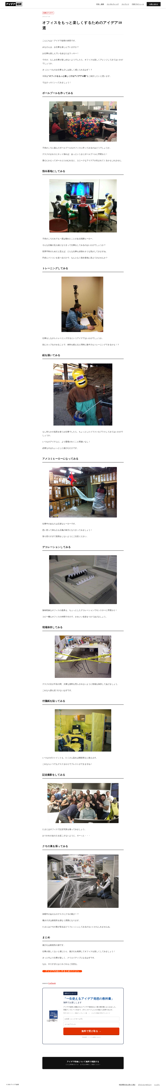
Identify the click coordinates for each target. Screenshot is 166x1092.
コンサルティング (113, 4)
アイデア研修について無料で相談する (83, 1063)
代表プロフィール (138, 4)
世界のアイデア (48, 13)
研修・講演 (100, 4)
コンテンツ (125, 4)
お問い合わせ (153, 4)
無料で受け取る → (91, 1031)
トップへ (157, 1084)
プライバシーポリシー (145, 1084)
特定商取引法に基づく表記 (127, 1084)
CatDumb (52, 983)
